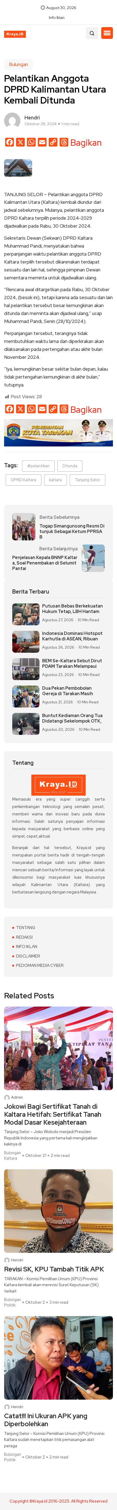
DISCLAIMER (28, 956)
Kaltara (10, 1158)
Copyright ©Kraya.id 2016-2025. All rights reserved (58, 1501)
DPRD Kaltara (23, 480)
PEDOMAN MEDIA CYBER (40, 965)
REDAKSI (24, 937)
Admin (17, 1097)
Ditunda (70, 466)
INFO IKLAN (26, 946)
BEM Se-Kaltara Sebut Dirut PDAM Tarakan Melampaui (72, 663)
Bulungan (18, 64)
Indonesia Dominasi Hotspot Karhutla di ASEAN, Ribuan (72, 636)
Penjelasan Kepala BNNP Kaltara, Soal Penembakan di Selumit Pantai (45, 563)
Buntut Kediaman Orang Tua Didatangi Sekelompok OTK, (72, 718)
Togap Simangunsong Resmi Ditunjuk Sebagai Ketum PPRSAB (71, 531)
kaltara (55, 480)
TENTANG (25, 927)
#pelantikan (38, 466)
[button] (107, 33)
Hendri (17, 1260)
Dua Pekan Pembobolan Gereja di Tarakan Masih (67, 691)
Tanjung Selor (87, 480)
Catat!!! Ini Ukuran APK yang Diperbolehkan (45, 1420)
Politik (10, 1305)
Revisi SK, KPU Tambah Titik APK (54, 1269)
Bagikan (86, 142)
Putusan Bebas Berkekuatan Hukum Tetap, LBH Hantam (72, 608)
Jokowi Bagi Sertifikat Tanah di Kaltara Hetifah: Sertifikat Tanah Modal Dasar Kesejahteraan (52, 1114)
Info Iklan (56, 17)
